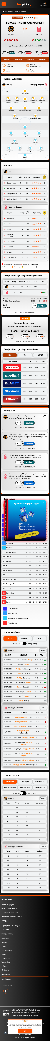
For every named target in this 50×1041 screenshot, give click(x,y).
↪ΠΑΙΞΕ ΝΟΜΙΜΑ (27, 535)
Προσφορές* (6, 974)
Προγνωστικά (7, 900)
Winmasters (6, 962)
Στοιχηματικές (7, 934)
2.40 (36, 375)
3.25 (30, 391)
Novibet (4, 943)
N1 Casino (5, 970)
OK (25, 1031)
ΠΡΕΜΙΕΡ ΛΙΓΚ (10, 11)
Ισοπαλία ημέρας (8, 905)
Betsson (4, 966)
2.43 (36, 367)
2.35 (36, 399)
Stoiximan (5, 939)
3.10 (24, 367)
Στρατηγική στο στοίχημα (11, 926)
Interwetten (6, 958)
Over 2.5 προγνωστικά (10, 909)
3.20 (30, 375)
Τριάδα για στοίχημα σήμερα (12, 916)
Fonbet (4, 954)
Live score (5, 930)
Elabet (4, 947)
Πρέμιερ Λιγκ (17, 18)
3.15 (24, 375)
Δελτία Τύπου (7, 979)
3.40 (30, 367)
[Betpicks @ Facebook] (5, 991)
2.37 (36, 391)
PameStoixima (7, 951)
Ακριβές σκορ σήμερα (10, 913)
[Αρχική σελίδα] (3, 11)
